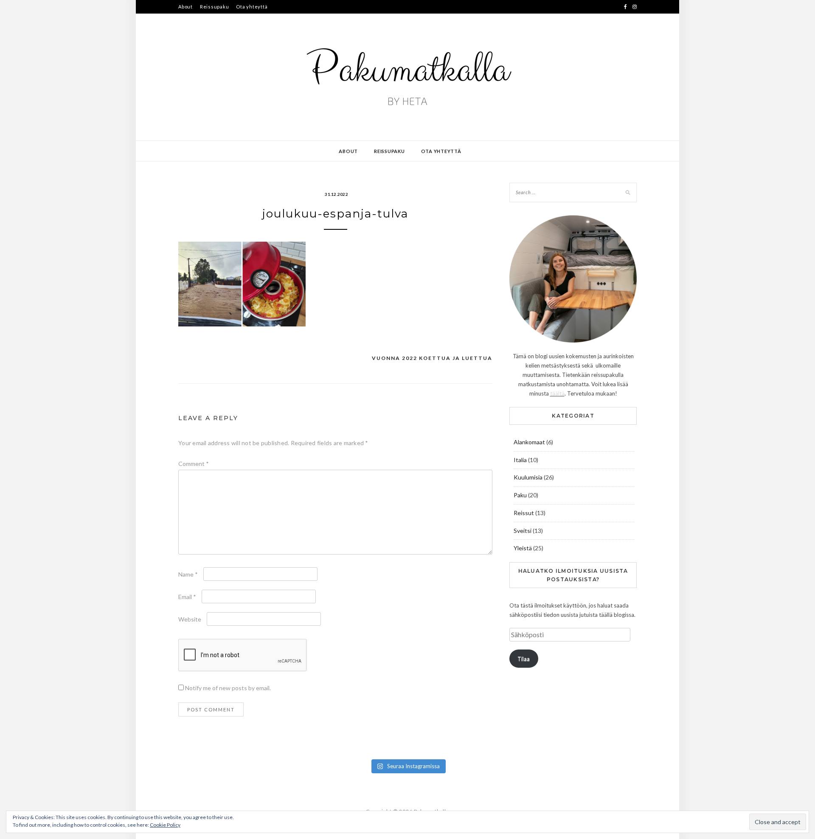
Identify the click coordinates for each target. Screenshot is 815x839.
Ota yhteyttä (251, 6)
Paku (520, 495)
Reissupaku (214, 6)
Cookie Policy (165, 825)
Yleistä (523, 548)
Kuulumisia (528, 477)
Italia (520, 459)
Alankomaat (529, 442)
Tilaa (523, 658)
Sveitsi (522, 530)
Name (188, 574)
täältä (557, 393)
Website (189, 619)
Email (187, 596)
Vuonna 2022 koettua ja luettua (432, 358)
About (185, 6)
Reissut (524, 512)
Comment (193, 463)
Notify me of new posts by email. (228, 687)
